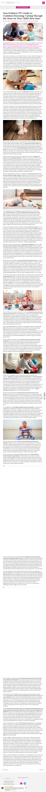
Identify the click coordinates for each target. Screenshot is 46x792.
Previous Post (4, 769)
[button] (25, 785)
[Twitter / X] (44, 396)
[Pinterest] (44, 395)
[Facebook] (44, 398)
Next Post (42, 769)
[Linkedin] (44, 393)
